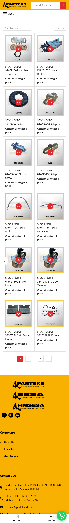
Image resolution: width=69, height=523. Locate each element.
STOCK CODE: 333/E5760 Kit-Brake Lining (17, 335)
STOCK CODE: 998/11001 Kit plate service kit (16, 70)
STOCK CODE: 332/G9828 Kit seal (48, 333)
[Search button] (63, 5)
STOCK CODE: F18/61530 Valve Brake (47, 70)
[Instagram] (10, 415)
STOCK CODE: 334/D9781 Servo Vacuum (47, 281)
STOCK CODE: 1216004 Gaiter (14, 122)
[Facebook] (4, 415)
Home (6, 21)
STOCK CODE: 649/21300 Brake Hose (15, 281)
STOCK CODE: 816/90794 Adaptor (48, 122)
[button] (62, 516)
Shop (15, 21)
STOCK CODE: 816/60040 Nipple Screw (15, 174)
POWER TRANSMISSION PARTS (38, 21)
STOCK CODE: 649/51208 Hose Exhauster (47, 227)
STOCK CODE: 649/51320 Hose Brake (15, 227)
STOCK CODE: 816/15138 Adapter (48, 172)
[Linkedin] (17, 415)
